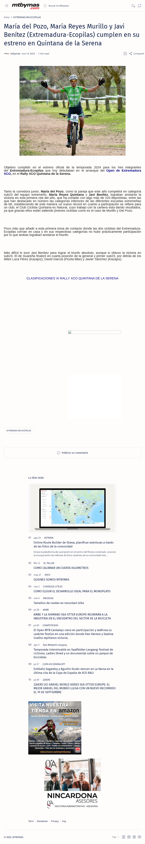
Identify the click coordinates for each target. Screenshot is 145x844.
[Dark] (133, 6)
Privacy (55, 821)
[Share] (136, 53)
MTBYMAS (17, 837)
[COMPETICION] (50, 625)
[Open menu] (7, 6)
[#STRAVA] (48, 537)
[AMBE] (46, 609)
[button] (123, 837)
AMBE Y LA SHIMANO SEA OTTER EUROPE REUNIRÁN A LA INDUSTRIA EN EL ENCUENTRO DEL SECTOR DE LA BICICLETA (72, 616)
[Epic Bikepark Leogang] (55, 644)
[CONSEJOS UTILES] (52, 586)
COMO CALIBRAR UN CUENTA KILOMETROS (61, 568)
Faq (64, 821)
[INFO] (47, 574)
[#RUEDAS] (48, 598)
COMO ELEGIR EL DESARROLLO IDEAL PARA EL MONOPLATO (72, 591)
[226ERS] (46, 679)
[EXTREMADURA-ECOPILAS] (19, 430)
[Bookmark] (139, 6)
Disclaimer (42, 821)
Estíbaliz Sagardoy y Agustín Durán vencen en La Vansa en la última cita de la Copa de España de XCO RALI (73, 671)
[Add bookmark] (125, 53)
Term (31, 821)
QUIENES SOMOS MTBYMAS (51, 579)
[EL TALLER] (49, 563)
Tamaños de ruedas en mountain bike (59, 603)
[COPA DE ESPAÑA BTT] (54, 664)
